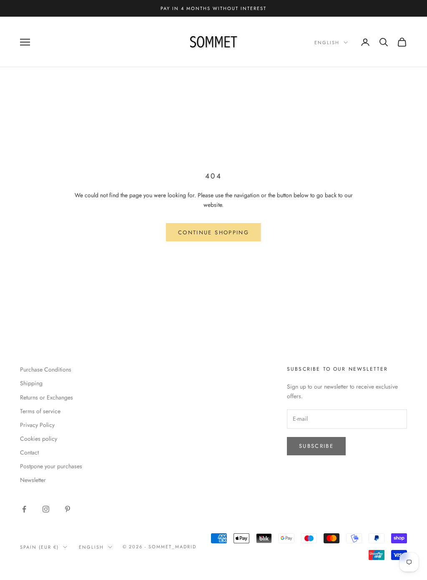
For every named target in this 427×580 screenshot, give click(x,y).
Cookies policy (38, 438)
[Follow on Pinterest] (67, 509)
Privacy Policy (37, 425)
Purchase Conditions (45, 369)
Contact (29, 452)
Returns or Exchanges (46, 397)
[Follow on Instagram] (46, 509)
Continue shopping (213, 232)
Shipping (31, 383)
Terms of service (40, 411)
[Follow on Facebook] (24, 509)
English (326, 42)
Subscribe (316, 446)
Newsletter (33, 480)
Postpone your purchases (51, 466)
